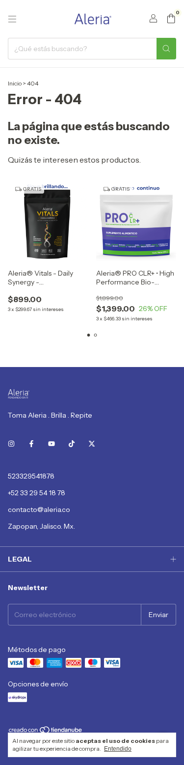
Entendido (117, 748)
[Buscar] (166, 48)
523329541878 (31, 476)
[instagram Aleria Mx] (11, 443)
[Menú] (12, 19)
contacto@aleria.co (39, 509)
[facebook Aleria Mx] (31, 443)
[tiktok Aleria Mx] (71, 443)
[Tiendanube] (46, 732)
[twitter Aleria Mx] (91, 443)
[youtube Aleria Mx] (51, 443)
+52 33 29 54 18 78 (36, 492)
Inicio (15, 83)
